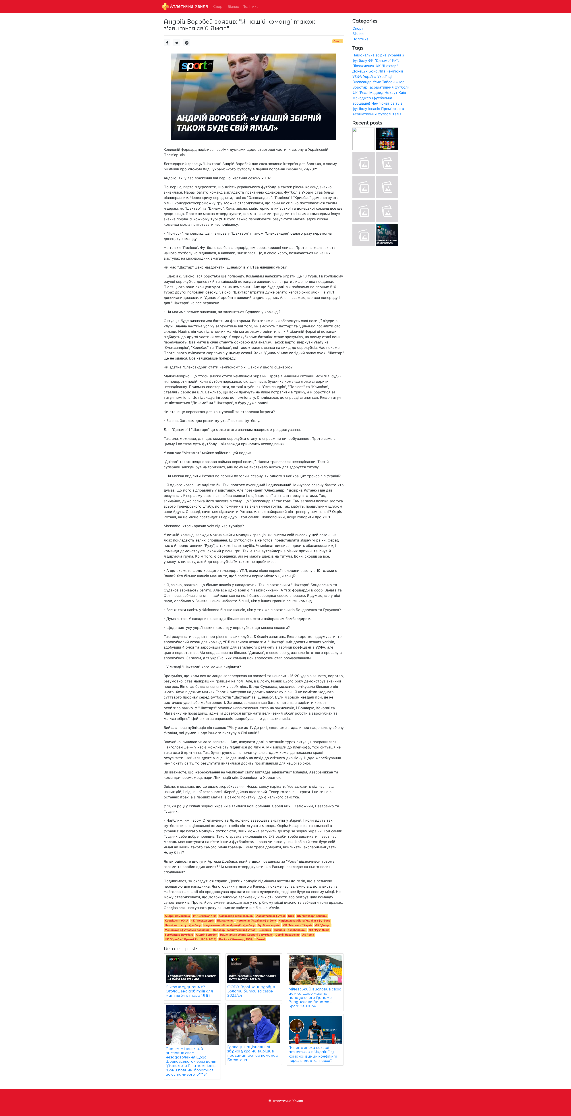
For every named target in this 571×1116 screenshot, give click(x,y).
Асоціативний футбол (271, 916)
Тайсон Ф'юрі (393, 82)
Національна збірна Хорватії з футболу (246, 934)
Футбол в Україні (269, 925)
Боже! (261, 939)
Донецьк (265, 930)
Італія (396, 114)
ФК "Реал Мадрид (367, 92)
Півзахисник (225, 920)
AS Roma (308, 934)
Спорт (337, 41)
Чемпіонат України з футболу (256, 920)
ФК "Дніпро (322, 925)
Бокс (373, 71)
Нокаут (391, 92)
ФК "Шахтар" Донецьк (312, 916)
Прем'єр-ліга (392, 108)
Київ (291, 916)
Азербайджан (297, 930)
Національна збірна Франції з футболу (229, 925)
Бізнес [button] (233, 6)
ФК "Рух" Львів (319, 930)
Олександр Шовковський (236, 916)
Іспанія (374, 108)
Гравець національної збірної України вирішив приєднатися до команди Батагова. (252, 1053)
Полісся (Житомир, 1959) (236, 939)
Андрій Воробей (206, 934)
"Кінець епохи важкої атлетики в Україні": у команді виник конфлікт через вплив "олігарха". (313, 1054)
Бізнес (358, 33)
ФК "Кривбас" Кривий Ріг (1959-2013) (190, 939)
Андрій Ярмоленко (177, 916)
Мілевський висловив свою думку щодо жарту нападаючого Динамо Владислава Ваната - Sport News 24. (315, 998)
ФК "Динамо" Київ (204, 916)
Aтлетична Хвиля (188, 6)
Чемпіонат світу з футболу (183, 925)
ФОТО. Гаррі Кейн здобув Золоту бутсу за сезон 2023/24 (251, 991)
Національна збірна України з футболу (304, 920)
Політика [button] (250, 6)
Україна (369, 76)
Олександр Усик (366, 82)
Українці (384, 76)
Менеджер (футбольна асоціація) (188, 930)
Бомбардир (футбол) (179, 934)
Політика (360, 39)
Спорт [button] (218, 6)
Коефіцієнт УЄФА (176, 920)
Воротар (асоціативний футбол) (235, 930)
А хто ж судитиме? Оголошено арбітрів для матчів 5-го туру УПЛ (189, 991)
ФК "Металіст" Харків (297, 925)
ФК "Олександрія (202, 920)
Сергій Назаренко (287, 934)
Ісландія (279, 930)
